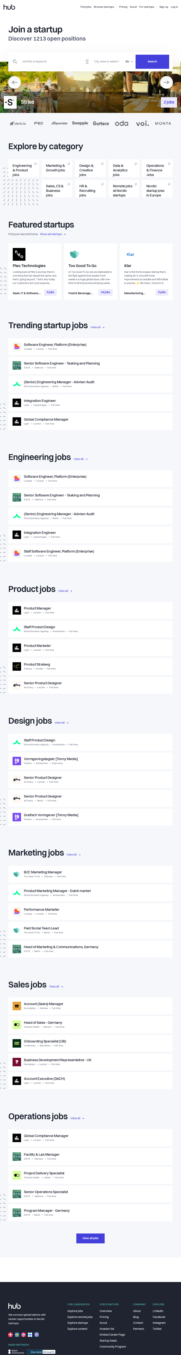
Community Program (113, 1346)
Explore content (77, 1329)
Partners (138, 1329)
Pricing (104, 1317)
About (137, 1311)
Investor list (107, 1329)
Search (152, 61)
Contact (138, 1323)
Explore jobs (75, 1311)
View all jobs (90, 1238)
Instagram (159, 1323)
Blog (136, 1317)
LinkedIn (158, 1311)
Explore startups (78, 1323)
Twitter (157, 1329)
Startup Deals (108, 1340)
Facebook (159, 1317)
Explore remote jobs (80, 1317)
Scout (103, 1323)
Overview (106, 1311)
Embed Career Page (112, 1334)
